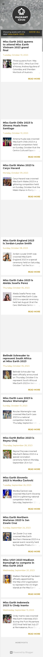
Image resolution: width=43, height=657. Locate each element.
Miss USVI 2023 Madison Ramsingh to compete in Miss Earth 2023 (18, 562)
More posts (21, 643)
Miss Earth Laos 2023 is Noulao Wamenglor (18, 399)
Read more (34, 79)
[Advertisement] (21, 100)
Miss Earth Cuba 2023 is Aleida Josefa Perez (18, 282)
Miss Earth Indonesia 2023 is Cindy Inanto (16, 604)
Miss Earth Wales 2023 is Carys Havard (18, 167)
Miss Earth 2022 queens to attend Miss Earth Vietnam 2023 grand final (18, 46)
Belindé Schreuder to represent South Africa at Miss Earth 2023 (17, 358)
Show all (34, 32)
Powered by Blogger (23, 652)
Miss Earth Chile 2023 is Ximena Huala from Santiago (18, 125)
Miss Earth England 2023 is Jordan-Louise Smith (18, 242)
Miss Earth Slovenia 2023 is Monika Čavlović (18, 479)
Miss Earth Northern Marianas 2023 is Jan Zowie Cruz (16, 520)
